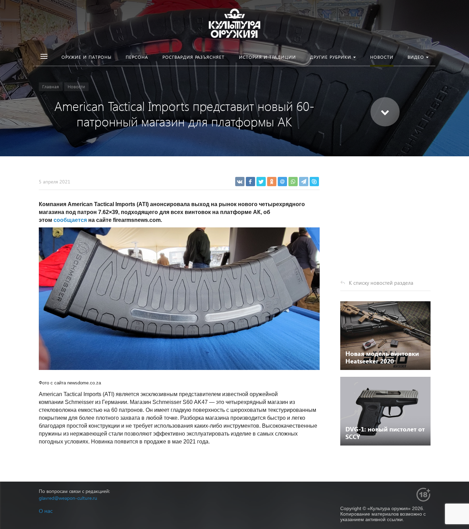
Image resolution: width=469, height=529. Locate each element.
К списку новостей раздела (381, 282)
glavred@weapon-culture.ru (68, 498)
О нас (46, 510)
